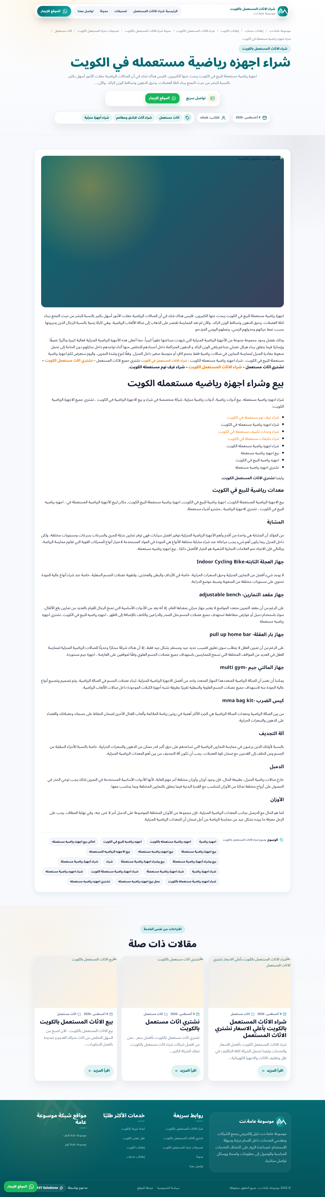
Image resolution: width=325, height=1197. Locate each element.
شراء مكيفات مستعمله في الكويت (253, 439)
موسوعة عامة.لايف (74, 1135)
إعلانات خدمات (254, 31)
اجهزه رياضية (207, 842)
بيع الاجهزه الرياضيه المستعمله (109, 852)
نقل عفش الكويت (134, 1138)
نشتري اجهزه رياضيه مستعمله (90, 881)
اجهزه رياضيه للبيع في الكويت (122, 842)
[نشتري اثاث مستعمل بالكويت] (162, 982)
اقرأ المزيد (275, 1070)
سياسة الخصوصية (168, 1188)
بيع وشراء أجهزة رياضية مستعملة (194, 862)
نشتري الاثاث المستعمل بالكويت (183, 1138)
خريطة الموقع (145, 1188)
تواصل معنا (86, 11)
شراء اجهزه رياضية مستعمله (64, 871)
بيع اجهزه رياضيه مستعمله (155, 852)
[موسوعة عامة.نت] (281, 1122)
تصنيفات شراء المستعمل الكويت (98, 31)
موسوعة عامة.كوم (75, 1144)
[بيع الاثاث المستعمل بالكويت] (75, 982)
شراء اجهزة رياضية (204, 871)
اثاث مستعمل (63, 31)
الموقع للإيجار (50, 11)
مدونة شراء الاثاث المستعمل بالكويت (148, 31)
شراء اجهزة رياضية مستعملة (165, 871)
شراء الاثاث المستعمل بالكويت (195, 31)
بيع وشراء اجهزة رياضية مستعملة (142, 862)
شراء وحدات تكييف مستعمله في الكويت (248, 432)
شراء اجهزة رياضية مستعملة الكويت (114, 871)
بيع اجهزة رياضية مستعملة (198, 852)
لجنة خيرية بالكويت (133, 1128)
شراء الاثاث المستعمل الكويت (215, 367)
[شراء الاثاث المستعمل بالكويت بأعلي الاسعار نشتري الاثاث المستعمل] (249, 982)
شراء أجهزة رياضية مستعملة (79, 862)
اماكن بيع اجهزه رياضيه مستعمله (73, 842)
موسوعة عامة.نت (280, 31)
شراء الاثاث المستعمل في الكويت (164, 360)
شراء (109, 862)
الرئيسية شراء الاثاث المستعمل (155, 11)
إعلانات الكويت (229, 31)
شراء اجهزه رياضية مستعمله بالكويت (192, 881)
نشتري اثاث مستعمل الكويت (69, 361)
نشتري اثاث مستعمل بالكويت (172, 1025)
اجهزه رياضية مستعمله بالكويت (170, 842)
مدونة (104, 11)
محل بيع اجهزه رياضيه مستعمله (139, 881)
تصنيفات (120, 11)
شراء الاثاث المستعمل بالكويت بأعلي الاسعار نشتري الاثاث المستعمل (251, 1028)
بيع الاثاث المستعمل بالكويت (76, 1022)
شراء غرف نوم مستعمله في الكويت (253, 418)
